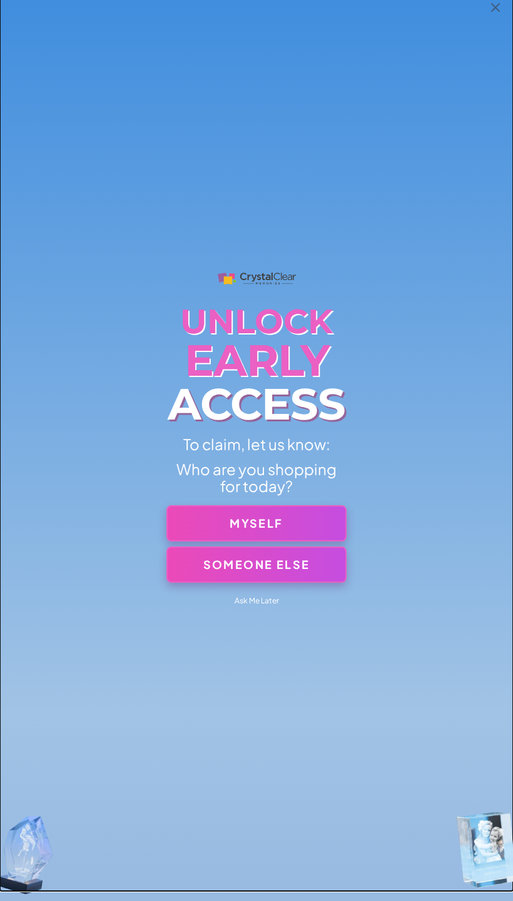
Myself (256, 523)
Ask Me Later (257, 600)
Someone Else (256, 564)
